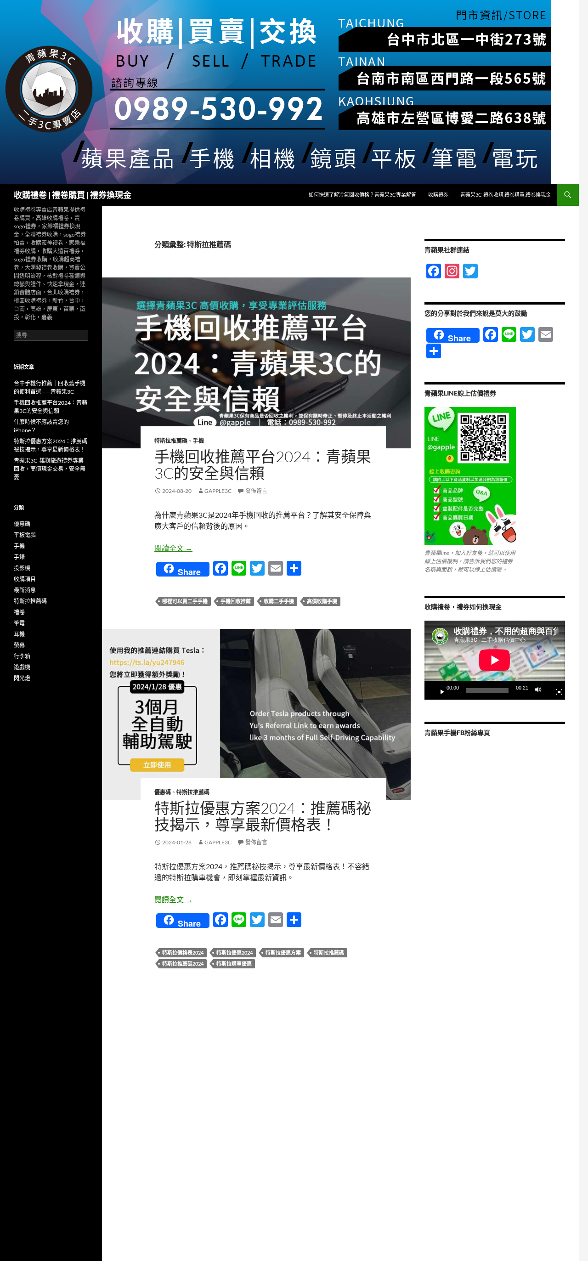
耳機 (19, 634)
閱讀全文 (173, 547)
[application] (494, 660)
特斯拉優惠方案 (283, 953)
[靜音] (541, 690)
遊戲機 (22, 667)
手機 (198, 440)
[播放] (439, 690)
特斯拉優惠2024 (234, 953)
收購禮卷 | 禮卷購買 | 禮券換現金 (72, 195)
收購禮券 (438, 195)
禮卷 (19, 612)
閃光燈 (22, 678)
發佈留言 (256, 490)
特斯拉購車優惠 (234, 964)
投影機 (22, 568)
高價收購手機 (322, 601)
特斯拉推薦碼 (170, 440)
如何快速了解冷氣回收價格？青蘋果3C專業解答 (362, 195)
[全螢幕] (555, 690)
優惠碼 (162, 792)
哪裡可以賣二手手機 (185, 601)
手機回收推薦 (235, 601)
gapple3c (218, 490)
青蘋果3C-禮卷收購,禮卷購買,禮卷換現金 (505, 195)
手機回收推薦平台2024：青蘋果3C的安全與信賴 (262, 464)
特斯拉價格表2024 (183, 953)
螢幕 (19, 645)
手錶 (19, 557)
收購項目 (25, 579)
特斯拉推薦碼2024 (183, 964)
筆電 (19, 623)
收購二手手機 (279, 601)
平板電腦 (25, 535)
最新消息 (25, 590)
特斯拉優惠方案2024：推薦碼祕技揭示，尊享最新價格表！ (262, 816)
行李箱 (22, 656)
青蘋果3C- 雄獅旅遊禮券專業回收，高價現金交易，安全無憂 (49, 469)
